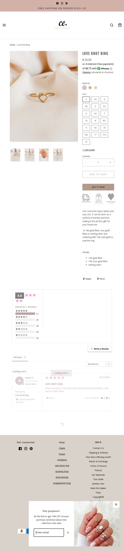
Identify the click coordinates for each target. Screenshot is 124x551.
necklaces (62, 459)
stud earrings (62, 477)
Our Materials (98, 474)
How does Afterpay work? (98, 457)
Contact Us (98, 448)
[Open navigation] (4, 25)
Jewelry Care (98, 483)
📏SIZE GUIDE (88, 150)
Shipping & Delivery (98, 452)
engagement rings (62, 483)
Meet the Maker (98, 488)
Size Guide (98, 479)
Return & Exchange (98, 461)
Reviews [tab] (18, 357)
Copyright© (98, 496)
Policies (98, 470)
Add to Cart (98, 174)
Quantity (86, 156)
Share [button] (51, 398)
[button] (15, 155)
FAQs (98, 492)
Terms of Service (98, 465)
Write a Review (101, 348)
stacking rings (62, 471)
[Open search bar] (111, 25)
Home (12, 45)
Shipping (86, 72)
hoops (62, 454)
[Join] (68, 532)
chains (62, 448)
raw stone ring (62, 465)
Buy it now (98, 187)
